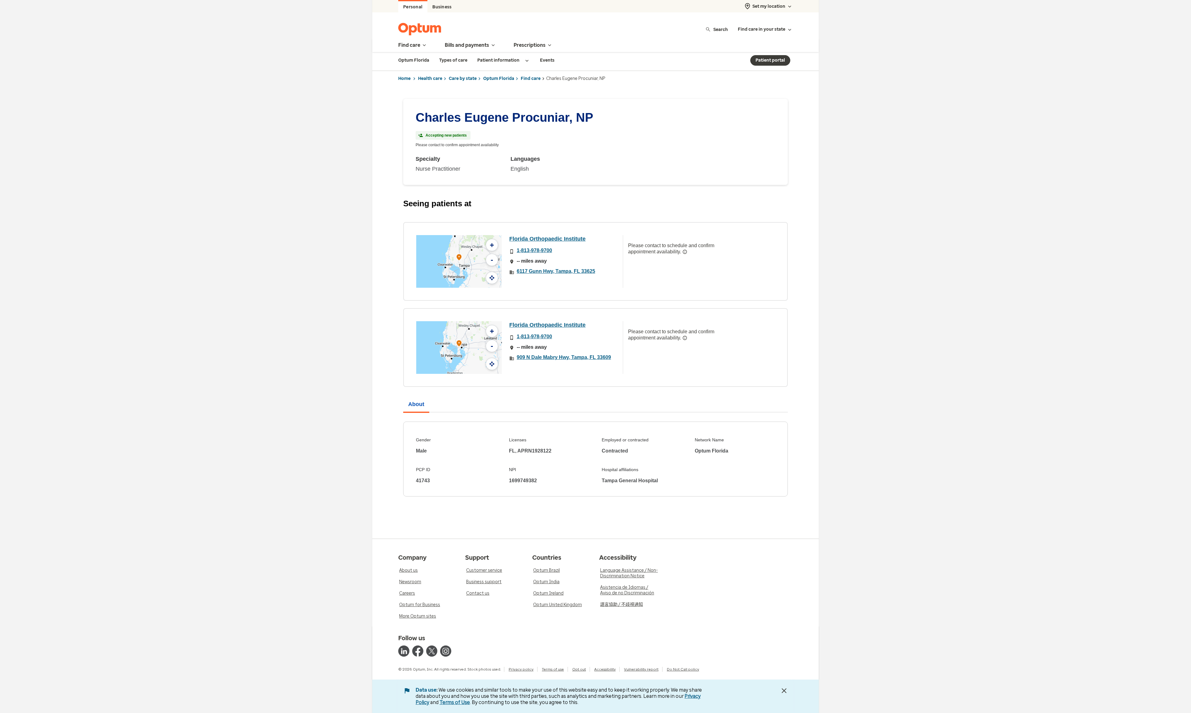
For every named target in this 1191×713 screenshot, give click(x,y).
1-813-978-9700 (534, 250)
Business (442, 7)
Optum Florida (498, 78)
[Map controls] (492, 278)
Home (404, 78)
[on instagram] (445, 651)
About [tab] (416, 404)
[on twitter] (431, 651)
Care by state (463, 78)
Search (720, 29)
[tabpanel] (595, 459)
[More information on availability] (684, 251)
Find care (531, 78)
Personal (412, 7)
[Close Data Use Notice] (784, 690)
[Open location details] (459, 257)
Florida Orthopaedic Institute (547, 239)
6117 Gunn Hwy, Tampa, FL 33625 (556, 271)
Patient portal (770, 60)
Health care (430, 78)
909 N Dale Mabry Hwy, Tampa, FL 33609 (564, 357)
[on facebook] (417, 651)
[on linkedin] (403, 651)
